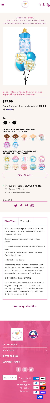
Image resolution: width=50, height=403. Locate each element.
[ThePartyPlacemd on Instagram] (25, 369)
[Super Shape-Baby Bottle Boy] (15, 145)
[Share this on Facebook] (21, 205)
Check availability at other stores (17, 193)
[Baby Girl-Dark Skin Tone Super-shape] (7, 137)
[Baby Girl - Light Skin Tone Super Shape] (24, 137)
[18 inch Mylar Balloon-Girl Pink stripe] (15, 167)
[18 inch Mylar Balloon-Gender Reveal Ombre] (15, 159)
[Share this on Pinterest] (26, 205)
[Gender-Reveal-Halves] (41, 167)
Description (25, 221)
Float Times (10, 221)
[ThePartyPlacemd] (25, 4)
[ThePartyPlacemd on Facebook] (18, 369)
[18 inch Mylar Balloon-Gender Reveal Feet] (24, 159)
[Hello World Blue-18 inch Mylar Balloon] (33, 167)
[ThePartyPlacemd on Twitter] (31, 369)
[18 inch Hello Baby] (7, 159)
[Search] (40, 4)
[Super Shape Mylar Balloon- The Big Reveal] (41, 137)
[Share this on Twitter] (15, 205)
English (8, 377)
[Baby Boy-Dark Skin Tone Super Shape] (15, 137)
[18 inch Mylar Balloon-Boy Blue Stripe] (7, 167)
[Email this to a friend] (32, 205)
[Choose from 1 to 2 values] (15, 153)
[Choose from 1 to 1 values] (15, 131)
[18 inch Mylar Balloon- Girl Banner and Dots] (41, 159)
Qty (4, 118)
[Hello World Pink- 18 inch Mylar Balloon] (24, 167)
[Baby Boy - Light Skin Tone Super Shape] (33, 137)
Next (30, 18)
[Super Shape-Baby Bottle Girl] (7, 145)
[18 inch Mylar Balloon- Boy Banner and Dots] (33, 159)
